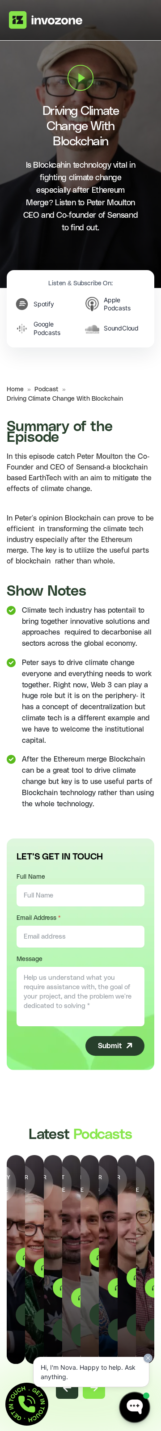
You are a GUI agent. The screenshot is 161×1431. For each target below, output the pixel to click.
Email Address (38, 918)
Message (29, 959)
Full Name (31, 877)
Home (15, 389)
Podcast (46, 389)
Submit (110, 1046)
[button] (26, 1404)
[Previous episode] (67, 1387)
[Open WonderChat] (134, 1407)
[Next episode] (94, 1387)
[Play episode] (80, 77)
